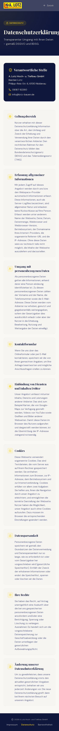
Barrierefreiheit (45, 724)
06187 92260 (19, 89)
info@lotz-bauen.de (23, 94)
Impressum (12, 724)
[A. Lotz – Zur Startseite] (13, 5)
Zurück (50, 5)
